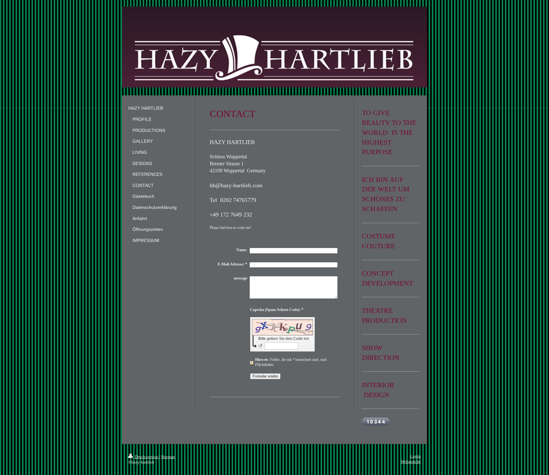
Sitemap (168, 457)
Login (415, 456)
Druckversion (146, 457)
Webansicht (411, 461)
